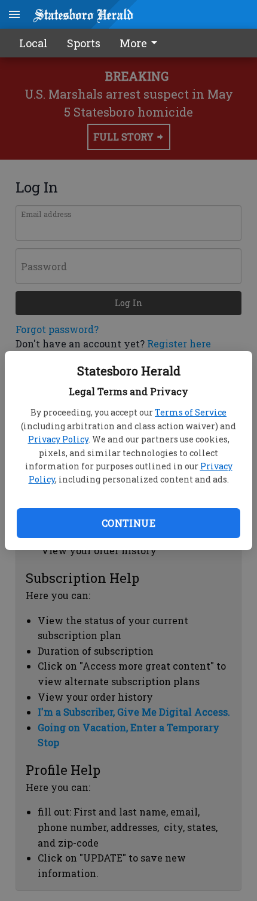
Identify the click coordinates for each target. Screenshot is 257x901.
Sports (83, 43)
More (133, 43)
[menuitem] (141, 43)
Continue (128, 523)
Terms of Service (191, 412)
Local (33, 43)
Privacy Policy (58, 439)
